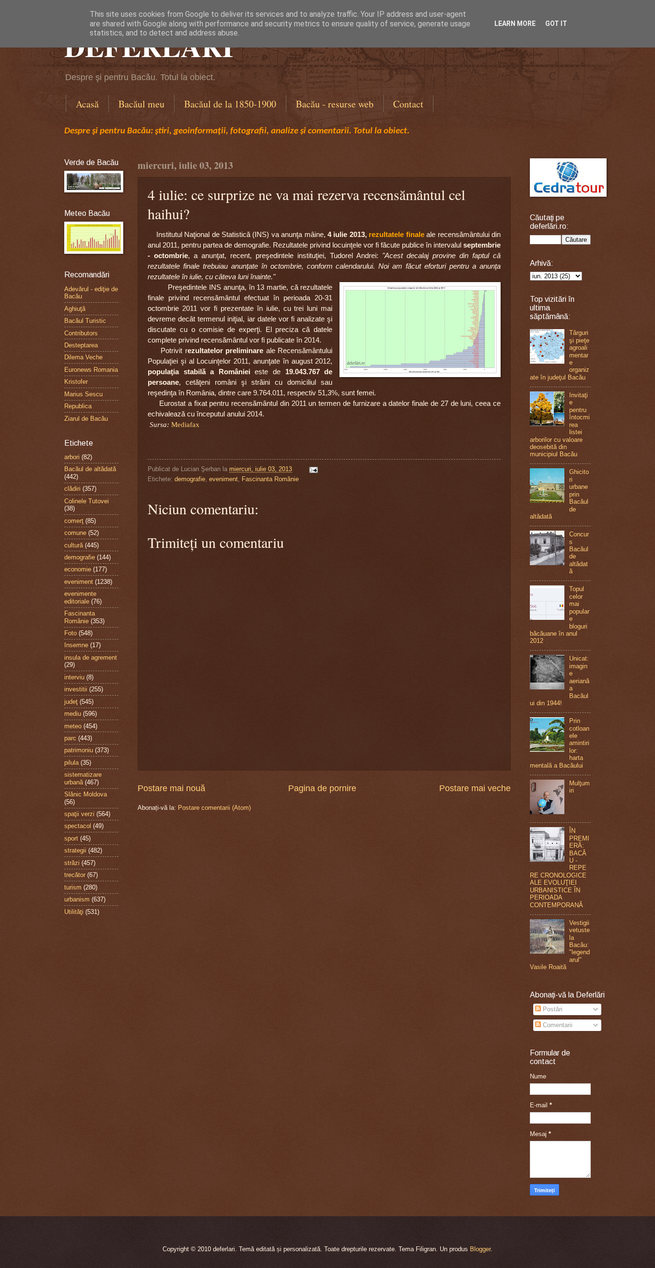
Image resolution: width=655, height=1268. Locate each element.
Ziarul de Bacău (86, 418)
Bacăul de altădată (90, 469)
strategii (75, 850)
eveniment (223, 479)
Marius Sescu (83, 394)
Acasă (87, 103)
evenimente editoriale (80, 597)
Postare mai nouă (171, 788)
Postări (551, 1009)
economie (77, 569)
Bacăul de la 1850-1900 (230, 103)
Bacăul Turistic (85, 320)
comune (75, 532)
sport (71, 838)
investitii (75, 689)
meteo (73, 726)
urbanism (77, 899)
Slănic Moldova (85, 794)
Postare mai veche (475, 788)
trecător (74, 874)
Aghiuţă (74, 308)
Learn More (515, 23)
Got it (556, 23)
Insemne (76, 645)
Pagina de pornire (322, 788)
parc (70, 738)
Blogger (480, 1249)
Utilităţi (73, 911)
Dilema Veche (83, 357)
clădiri (72, 488)
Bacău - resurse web (335, 103)
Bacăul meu (141, 103)
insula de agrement (90, 657)
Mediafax (185, 424)
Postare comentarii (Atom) (214, 807)
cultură (73, 545)
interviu (74, 677)
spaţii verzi (79, 814)
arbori (72, 457)
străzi (72, 862)
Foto (70, 633)
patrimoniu (78, 750)
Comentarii (557, 1025)
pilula (71, 762)
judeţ (71, 701)
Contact (408, 103)
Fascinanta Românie (270, 479)
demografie (190, 479)
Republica (78, 406)
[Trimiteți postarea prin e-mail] (312, 469)
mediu (72, 713)
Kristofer (76, 381)
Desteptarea (81, 345)
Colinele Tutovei (86, 501)
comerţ (73, 520)
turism (73, 887)
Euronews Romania (91, 369)
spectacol (77, 826)
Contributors (81, 333)
